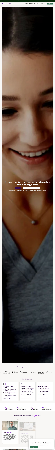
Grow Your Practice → (7, 398)
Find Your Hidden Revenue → (26, 397)
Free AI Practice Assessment (21, 0)
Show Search (45, 3)
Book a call (50, 3)
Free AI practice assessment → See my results (31, 187)
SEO (5, 392)
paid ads (11, 392)
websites (8, 392)
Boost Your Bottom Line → (43, 397)
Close (53, 440)
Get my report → (33, 447)
